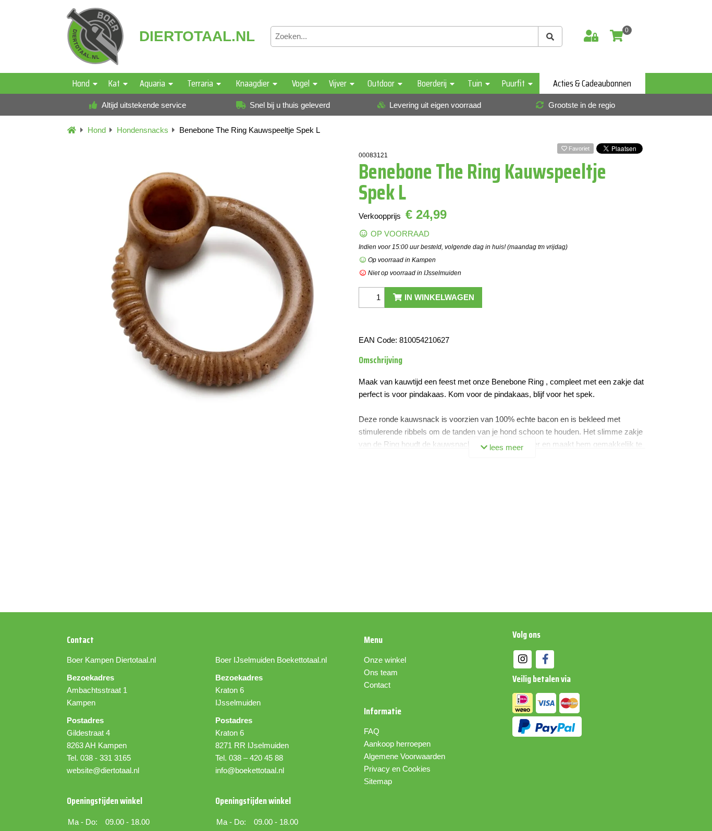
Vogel (301, 83)
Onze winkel (385, 659)
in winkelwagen (438, 297)
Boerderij (432, 83)
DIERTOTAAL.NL (197, 36)
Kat (114, 83)
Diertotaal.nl (136, 659)
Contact (377, 684)
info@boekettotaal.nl (249, 770)
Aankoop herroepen (397, 743)
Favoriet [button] (578, 148)
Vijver (338, 83)
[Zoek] (550, 36)
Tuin (475, 83)
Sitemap (378, 781)
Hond (81, 83)
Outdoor (381, 83)
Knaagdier (252, 83)
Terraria (200, 83)
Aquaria (152, 83)
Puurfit (513, 83)
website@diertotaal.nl (103, 770)
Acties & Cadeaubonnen (592, 83)
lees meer (505, 447)
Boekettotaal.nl (302, 659)
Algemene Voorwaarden (404, 756)
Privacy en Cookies (397, 768)
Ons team (381, 672)
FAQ (371, 731)
